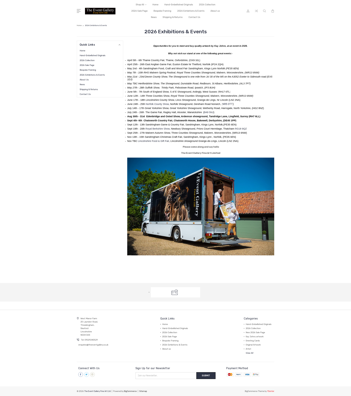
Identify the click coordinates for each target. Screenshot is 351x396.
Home (155, 4)
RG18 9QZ (241, 128)
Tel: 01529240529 (89, 340)
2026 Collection (207, 4)
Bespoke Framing (162, 11)
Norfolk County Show (157, 104)
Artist (248, 349)
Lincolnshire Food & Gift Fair (153, 141)
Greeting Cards (253, 340)
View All (249, 353)
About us (215, 11)
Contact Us (194, 17)
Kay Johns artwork (255, 336)
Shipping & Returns (172, 17)
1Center (270, 391)
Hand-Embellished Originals (178, 4)
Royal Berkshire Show (157, 128)
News (154, 17)
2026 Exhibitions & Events (190, 11)
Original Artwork (253, 345)
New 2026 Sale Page (255, 332)
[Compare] (256, 12)
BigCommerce (130, 391)
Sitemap (143, 391)
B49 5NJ (208, 112)
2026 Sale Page (139, 11)
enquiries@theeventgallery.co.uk (93, 345)
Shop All (140, 4)
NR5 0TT (227, 104)
